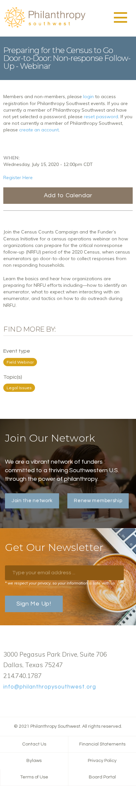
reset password (101, 117)
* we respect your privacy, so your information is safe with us (60, 583)
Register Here (18, 177)
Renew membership (98, 500)
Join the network (32, 500)
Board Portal (102, 777)
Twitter (17, 702)
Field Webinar (20, 362)
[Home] (44, 27)
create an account (39, 130)
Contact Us (34, 744)
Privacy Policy (102, 760)
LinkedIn (28, 702)
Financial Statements (102, 744)
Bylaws (34, 760)
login (88, 96)
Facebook (7, 702)
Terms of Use (34, 777)
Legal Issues (19, 387)
